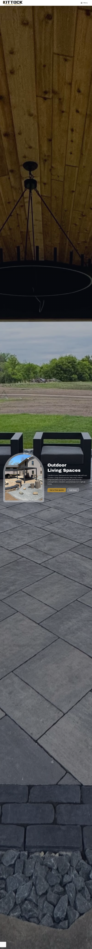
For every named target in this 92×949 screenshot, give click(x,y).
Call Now (73, 490)
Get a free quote (57, 490)
